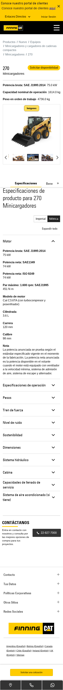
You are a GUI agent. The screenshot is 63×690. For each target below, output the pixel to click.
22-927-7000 (49, 532)
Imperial (41, 218)
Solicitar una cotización (31, 672)
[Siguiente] (57, 157)
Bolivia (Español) (35, 646)
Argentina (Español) (15, 646)
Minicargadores (13, 73)
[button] (56, 27)
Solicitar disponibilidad (44, 67)
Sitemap (20, 655)
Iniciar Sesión (48, 16)
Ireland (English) (41, 650)
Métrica (53, 218)
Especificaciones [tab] (26, 183)
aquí (52, 8)
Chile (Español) (23, 650)
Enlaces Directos (16, 16)
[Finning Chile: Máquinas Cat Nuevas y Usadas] (13, 28)
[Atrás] (5, 157)
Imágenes (31, 108)
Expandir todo (49, 228)
